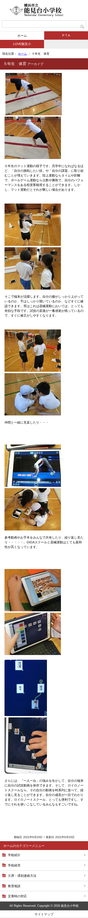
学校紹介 (14, 855)
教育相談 (14, 886)
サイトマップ (44, 914)
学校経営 (14, 865)
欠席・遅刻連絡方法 (22, 875)
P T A (66, 35)
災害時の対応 (17, 896)
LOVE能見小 (22, 44)
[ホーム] (44, 10)
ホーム (22, 35)
